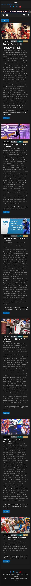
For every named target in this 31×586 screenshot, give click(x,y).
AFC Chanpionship (12, 255)
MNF (12, 75)
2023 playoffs (20, 54)
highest (13, 71)
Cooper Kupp (12, 462)
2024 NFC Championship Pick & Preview (15, 239)
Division (10, 69)
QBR (10, 90)
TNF (12, 101)
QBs (12, 90)
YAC (15, 103)
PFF (8, 84)
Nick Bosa (9, 548)
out (24, 82)
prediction (18, 86)
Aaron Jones (5, 454)
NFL (9, 82)
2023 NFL (14, 54)
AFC (23, 61)
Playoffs (4, 86)
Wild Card (5, 103)
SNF (15, 94)
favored (21, 264)
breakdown (8, 67)
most (26, 75)
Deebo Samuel (6, 546)
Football (20, 41)
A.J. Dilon (10, 356)
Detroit (20, 262)
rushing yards (13, 291)
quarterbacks (17, 90)
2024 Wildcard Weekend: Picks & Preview (13, 440)
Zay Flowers (17, 203)
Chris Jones (19, 460)
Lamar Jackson (9, 171)
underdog (9, 297)
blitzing (25, 65)
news (6, 79)
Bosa (4, 67)
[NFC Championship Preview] (15, 518)
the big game (21, 99)
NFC (9, 79)
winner (11, 103)
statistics (19, 94)
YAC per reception (21, 103)
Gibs (7, 266)
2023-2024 (11, 56)
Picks (10, 84)
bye (19, 67)
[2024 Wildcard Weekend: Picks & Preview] (15, 420)
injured (21, 71)
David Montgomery (13, 262)
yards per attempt (11, 107)
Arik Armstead (17, 544)
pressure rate (6, 88)
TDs (16, 99)
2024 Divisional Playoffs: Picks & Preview (15, 340)
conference (5, 69)
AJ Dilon (19, 358)
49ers (4, 255)
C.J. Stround (25, 362)
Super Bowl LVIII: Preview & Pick (13, 46)
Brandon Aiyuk (10, 362)
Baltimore (22, 163)
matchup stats (6, 174)
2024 (15, 56)
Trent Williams (19, 550)
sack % (7, 94)
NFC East (13, 79)
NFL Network (13, 82)
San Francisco (9, 550)
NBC (4, 79)
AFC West (10, 257)
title (10, 101)
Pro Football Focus (18, 88)
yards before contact (17, 201)
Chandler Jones (6, 364)
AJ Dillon (15, 358)
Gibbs (4, 266)
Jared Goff (5, 270)
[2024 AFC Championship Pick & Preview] (15, 124)
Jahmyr (11, 268)
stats (23, 94)
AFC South (22, 63)
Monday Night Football (19, 75)
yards (8, 105)
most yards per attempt (8, 77)
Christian (23, 67)
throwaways (5, 101)
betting (21, 65)
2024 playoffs (10, 61)
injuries (25, 71)
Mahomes (20, 73)
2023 (11, 52)
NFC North (18, 79)
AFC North (17, 63)
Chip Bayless (6, 41)
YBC (17, 107)
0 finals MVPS (13, 245)
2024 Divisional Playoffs (8, 58)
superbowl (12, 99)
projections (5, 90)
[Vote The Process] (15, 11)
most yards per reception (20, 77)
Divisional (15, 69)
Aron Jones (9, 360)
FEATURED (13, 41)
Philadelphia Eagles (13, 481)
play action (15, 84)
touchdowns (17, 101)
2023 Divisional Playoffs (12, 247)
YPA (19, 107)
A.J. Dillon (5, 356)
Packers (4, 381)
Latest (25, 41)
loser (13, 73)
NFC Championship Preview (14, 537)
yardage (5, 105)
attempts (17, 65)
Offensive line (20, 82)
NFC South (23, 79)
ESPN (19, 69)
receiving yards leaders (17, 92)
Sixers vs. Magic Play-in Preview (9, 4)
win (9, 103)
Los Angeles (23, 469)
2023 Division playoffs (18, 52)
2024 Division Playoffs (22, 56)
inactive (17, 71)
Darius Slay (18, 462)
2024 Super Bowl (18, 61)
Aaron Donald (21, 452)
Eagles (9, 465)
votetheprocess (18, 50)
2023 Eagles (14, 347)
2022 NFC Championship (16, 542)
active (13, 356)
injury (4, 73)
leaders (9, 73)
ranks (4, 92)
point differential (11, 86)
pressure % (23, 86)
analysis (7, 65)
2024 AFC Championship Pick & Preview (15, 145)
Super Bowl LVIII (19, 96)
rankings (23, 90)
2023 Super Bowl (11, 249)
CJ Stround (12, 364)
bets (9, 259)
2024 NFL (16, 58)
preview (11, 88)
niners (13, 548)
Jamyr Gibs (23, 268)
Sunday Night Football (15, 293)
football (9, 71)
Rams (25, 488)
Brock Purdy (14, 67)
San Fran (12, 94)
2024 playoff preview (7, 253)
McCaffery (8, 75)
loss (16, 73)
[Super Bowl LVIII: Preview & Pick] (15, 24)
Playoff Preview (21, 84)
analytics (12, 65)
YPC (22, 107)
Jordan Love (13, 469)
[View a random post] (28, 15)
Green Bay (12, 467)
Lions (24, 270)
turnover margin (24, 101)
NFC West (5, 82)
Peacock (5, 84)
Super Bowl (12, 96)
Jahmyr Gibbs (17, 268)
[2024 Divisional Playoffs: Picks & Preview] (15, 319)
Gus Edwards (6, 169)
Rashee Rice (8, 92)
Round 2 (5, 392)
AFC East (12, 63)
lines (21, 270)
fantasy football (19, 167)
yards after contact (14, 105)
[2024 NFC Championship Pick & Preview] (15, 219)
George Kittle (13, 546)
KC (6, 73)
